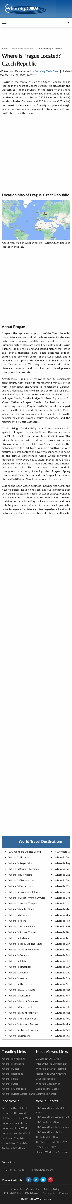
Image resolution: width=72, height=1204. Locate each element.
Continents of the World (15, 1133)
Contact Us (33, 1189)
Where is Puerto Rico (13, 1088)
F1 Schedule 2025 (46, 1146)
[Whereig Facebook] (29, 1179)
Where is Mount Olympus (23, 1001)
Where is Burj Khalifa (20, 874)
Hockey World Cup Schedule (52, 1152)
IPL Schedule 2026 (47, 1136)
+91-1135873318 (14, 1169)
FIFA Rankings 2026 (47, 1121)
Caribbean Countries (13, 1138)
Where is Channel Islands (23, 1030)
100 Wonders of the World (16, 1118)
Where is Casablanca (48, 1083)
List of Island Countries (14, 1143)
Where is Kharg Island (14, 1108)
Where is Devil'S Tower (21, 989)
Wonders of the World (22, 48)
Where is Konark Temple (22, 903)
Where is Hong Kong (13, 1058)
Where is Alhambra (19, 857)
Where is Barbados (12, 1073)
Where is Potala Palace (21, 926)
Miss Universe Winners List (51, 1063)
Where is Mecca (17, 914)
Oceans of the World (13, 1113)
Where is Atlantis (18, 972)
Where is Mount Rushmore (24, 949)
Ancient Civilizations (13, 1148)
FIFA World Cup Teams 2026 (52, 1126)
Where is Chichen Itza (21, 880)
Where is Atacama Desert (23, 1024)
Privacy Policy (51, 1189)
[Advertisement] (36, 154)
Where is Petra (17, 920)
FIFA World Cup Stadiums (50, 1131)
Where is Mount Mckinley (23, 1012)
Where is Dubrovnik (19, 1035)
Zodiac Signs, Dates (47, 1088)
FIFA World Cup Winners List (52, 1116)
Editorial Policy (12, 1193)
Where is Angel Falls (20, 863)
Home (5, 48)
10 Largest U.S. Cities (48, 1058)
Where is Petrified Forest (23, 1018)
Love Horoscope (45, 1078)
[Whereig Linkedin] (36, 1179)
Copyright (48, 1193)
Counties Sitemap (46, 1093)
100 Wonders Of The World (24, 851)
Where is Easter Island (21, 886)
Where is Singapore (12, 1063)
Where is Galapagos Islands (24, 891)
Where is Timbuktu (19, 966)
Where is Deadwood (20, 1007)
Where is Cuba (9, 1083)
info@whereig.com (42, 1169)
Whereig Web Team (47, 71)
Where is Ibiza (9, 1078)
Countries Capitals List (14, 1123)
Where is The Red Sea (21, 984)
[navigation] (4, 22)
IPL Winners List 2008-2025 (52, 1141)
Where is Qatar (10, 1068)
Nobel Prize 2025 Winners (51, 1073)
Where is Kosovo (18, 978)
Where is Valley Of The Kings (25, 943)
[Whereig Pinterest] (50, 1179)
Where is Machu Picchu (21, 909)
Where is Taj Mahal (19, 937)
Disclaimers (31, 1193)
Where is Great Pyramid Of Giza (26, 897)
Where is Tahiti (17, 960)
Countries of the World (14, 1128)
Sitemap (63, 1193)
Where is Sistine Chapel (22, 932)
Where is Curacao (18, 955)
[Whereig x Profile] (43, 1179)
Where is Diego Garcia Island (18, 1093)
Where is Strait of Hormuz (51, 1068)
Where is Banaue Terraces (23, 868)
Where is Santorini (19, 995)
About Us (16, 1189)
